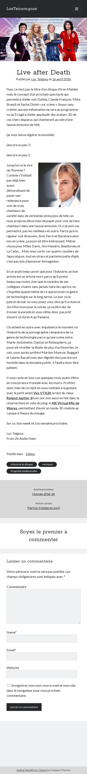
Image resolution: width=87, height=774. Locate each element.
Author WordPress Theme (31, 770)
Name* (12, 632)
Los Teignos (39, 79)
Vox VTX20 (42, 393)
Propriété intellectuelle (24, 471)
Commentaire (16, 587)
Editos (30, 454)
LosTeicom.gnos (22, 8)
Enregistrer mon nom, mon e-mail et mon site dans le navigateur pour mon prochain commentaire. (41, 690)
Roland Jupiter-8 (20, 398)
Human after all (43, 494)
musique (47, 464)
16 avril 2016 (61, 79)
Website (13, 668)
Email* (11, 650)
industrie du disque (22, 464)
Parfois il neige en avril (43, 508)
